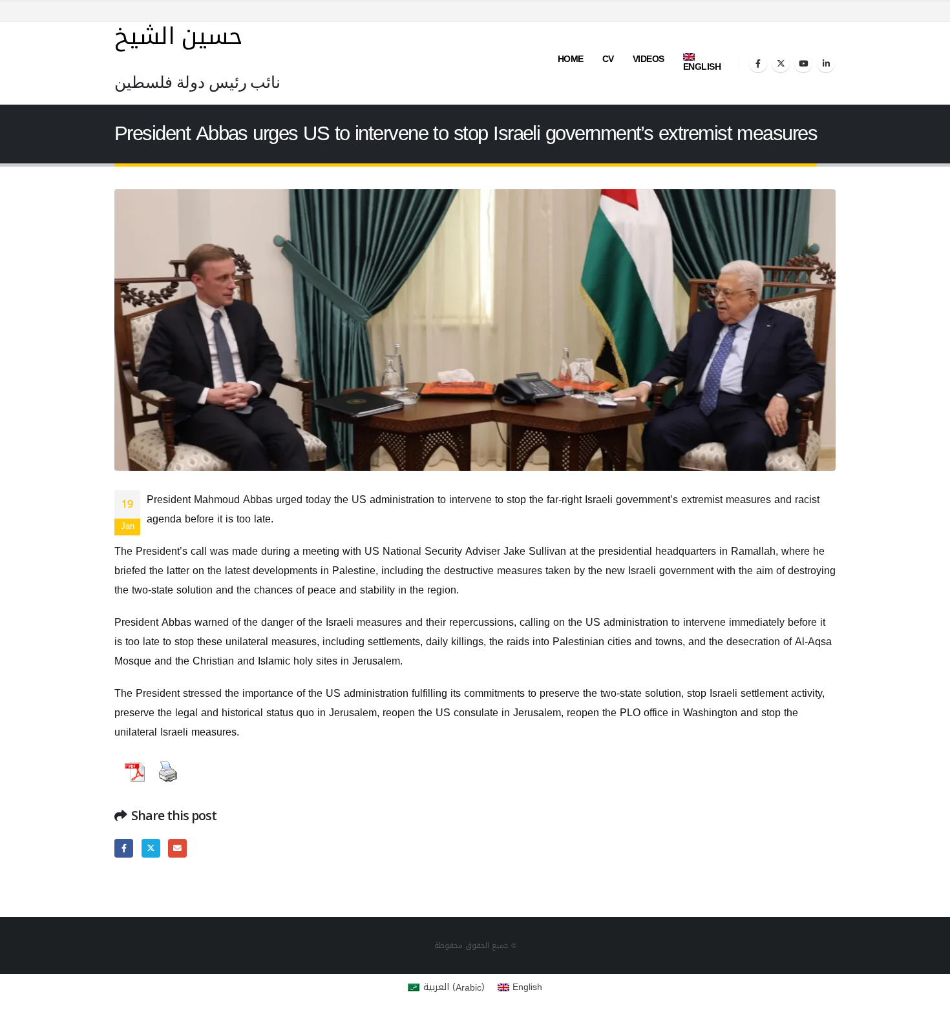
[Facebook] (758, 63)
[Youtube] (803, 63)
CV (608, 59)
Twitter (151, 848)
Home (571, 59)
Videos (648, 59)
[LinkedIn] (826, 63)
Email (177, 848)
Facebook (123, 848)
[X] (781, 63)
